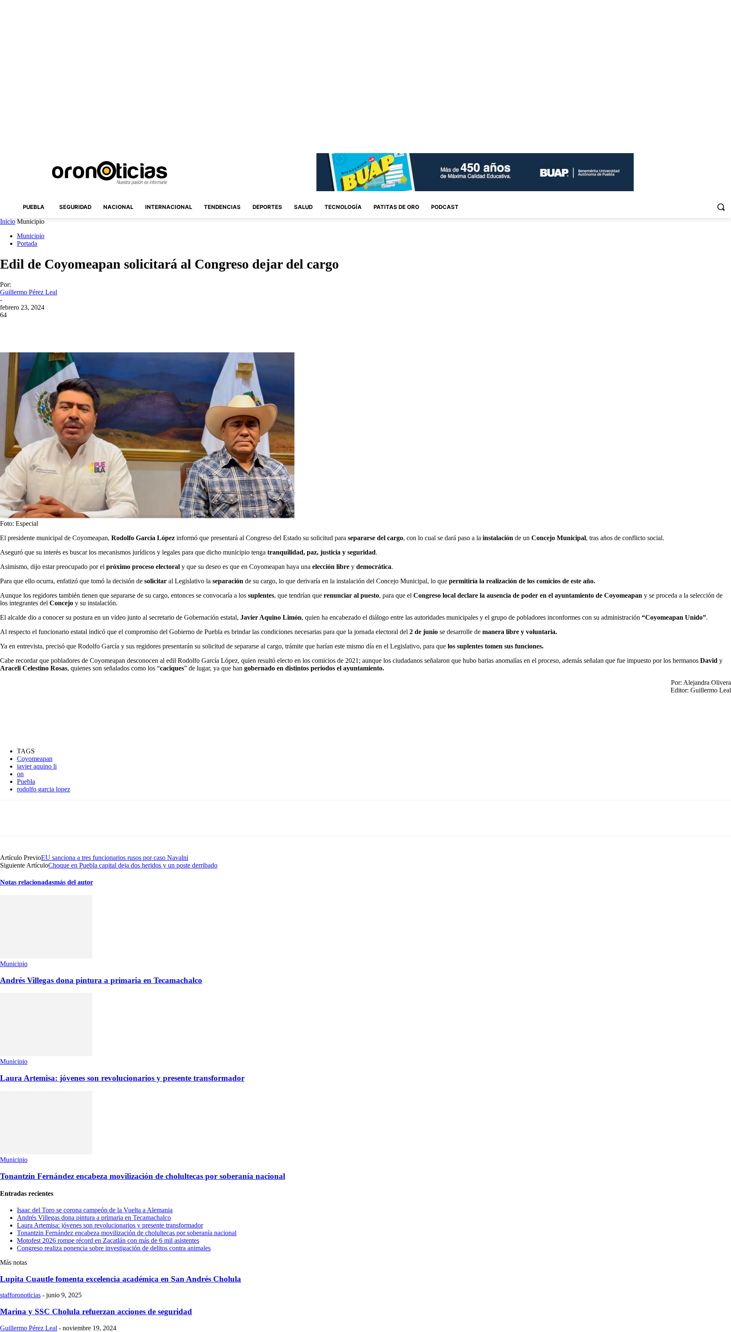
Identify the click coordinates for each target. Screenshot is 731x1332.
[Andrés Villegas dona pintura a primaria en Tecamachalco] (46, 956)
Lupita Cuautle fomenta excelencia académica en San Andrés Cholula (120, 1278)
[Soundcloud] (691, 135)
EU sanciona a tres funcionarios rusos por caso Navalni (114, 857)
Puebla (26, 781)
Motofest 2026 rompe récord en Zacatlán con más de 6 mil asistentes (108, 1240)
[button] (721, 207)
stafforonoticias (20, 1295)
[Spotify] (703, 135)
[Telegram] (178, 327)
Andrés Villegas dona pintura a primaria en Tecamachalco (101, 980)
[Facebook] (667, 135)
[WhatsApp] (148, 327)
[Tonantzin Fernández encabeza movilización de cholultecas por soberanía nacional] (46, 1152)
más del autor (73, 882)
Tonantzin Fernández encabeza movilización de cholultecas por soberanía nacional (142, 1176)
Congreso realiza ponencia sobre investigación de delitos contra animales (114, 1248)
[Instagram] (679, 135)
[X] (714, 135)
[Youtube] (726, 135)
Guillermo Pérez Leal (28, 292)
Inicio (7, 221)
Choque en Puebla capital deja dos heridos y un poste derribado (132, 865)
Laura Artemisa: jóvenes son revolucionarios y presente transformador (122, 1078)
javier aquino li (37, 766)
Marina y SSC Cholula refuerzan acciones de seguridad (96, 1311)
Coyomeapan (34, 758)
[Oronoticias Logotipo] (109, 173)
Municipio (30, 235)
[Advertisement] (154, 720)
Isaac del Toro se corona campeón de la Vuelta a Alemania (95, 1210)
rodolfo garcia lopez (43, 789)
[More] (208, 328)
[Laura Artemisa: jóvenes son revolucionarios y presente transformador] (46, 1053)
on (20, 773)
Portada (27, 243)
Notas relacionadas (27, 882)
